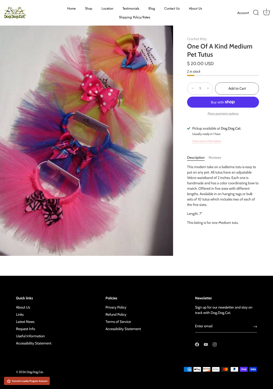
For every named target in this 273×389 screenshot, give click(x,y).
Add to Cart (237, 88)
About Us (195, 8)
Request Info (25, 329)
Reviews (215, 157)
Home (71, 8)
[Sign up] (255, 326)
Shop (88, 8)
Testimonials (131, 8)
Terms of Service (118, 322)
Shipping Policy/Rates (134, 17)
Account (243, 12)
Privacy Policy (116, 307)
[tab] (198, 157)
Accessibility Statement (33, 343)
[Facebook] (197, 344)
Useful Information (30, 336)
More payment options (223, 113)
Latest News (25, 322)
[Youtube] (206, 344)
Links (20, 314)
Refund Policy (116, 314)
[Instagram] (215, 344)
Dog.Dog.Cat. (35, 372)
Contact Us (172, 8)
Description (196, 157)
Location (107, 8)
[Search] (256, 12)
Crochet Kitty (197, 39)
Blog (151, 8)
